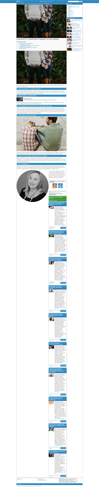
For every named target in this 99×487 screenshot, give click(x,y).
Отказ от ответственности (36, 486)
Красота (69, 12)
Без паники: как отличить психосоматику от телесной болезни (56, 315)
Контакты (50, 1)
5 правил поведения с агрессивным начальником (56, 343)
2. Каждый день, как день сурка (24, 44)
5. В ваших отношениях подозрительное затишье (28, 47)
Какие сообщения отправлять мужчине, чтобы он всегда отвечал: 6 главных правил (40, 99)
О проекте (45, 1)
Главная (41, 1)
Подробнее (63, 227)
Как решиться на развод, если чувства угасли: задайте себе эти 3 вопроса (57, 425)
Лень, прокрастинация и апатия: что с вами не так (57, 452)
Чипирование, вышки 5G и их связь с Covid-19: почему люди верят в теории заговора (56, 232)
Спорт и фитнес (71, 11)
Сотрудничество (41, 478)
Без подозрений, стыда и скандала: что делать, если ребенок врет (56, 398)
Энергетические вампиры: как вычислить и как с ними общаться (56, 204)
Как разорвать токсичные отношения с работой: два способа (55, 287)
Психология (51, 228)
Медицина (70, 5)
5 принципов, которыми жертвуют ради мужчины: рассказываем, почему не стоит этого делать (57, 370)
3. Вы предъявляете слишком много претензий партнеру (29, 45)
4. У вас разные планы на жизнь (24, 46)
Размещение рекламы (42, 479)
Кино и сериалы (71, 13)
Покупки (69, 14)
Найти (81, 1)
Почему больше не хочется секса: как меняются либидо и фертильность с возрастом (57, 259)
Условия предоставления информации (24, 486)
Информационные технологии (74, 6)
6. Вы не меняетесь (22, 48)
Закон (69, 9)
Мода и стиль (70, 15)
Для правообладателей (42, 480)
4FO (19, 1)
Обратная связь (20, 479)
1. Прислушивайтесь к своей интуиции (26, 43)
